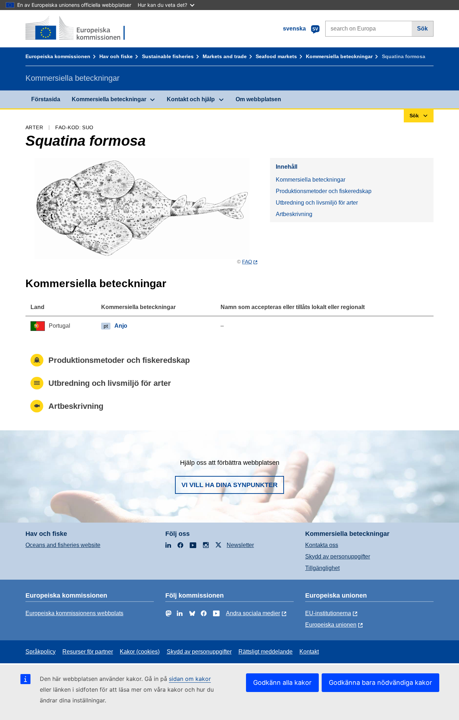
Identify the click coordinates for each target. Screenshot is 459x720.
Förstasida (45, 99)
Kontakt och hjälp (191, 99)
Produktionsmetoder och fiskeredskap (324, 191)
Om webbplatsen (258, 99)
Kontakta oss (321, 545)
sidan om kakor (190, 678)
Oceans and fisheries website (62, 545)
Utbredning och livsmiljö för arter (317, 203)
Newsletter (240, 545)
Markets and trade (225, 56)
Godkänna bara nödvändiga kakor (380, 682)
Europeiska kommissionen (57, 56)
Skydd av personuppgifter (337, 556)
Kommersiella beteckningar (339, 56)
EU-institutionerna (328, 613)
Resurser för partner (87, 652)
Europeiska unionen (330, 625)
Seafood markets (276, 56)
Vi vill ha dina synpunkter (229, 484)
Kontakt (309, 652)
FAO (247, 262)
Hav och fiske (116, 56)
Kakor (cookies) (140, 652)
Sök (422, 28)
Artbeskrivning (294, 214)
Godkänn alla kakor (282, 682)
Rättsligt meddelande (265, 652)
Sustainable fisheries (168, 56)
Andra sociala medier (253, 613)
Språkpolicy (40, 652)
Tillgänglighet (322, 568)
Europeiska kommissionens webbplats (74, 613)
